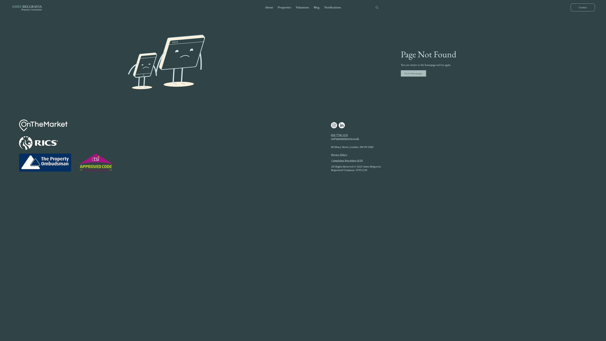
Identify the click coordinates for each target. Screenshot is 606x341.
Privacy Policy (339, 154)
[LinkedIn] (342, 125)
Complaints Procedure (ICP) (347, 160)
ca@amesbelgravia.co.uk (345, 138)
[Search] (377, 7)
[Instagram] (334, 125)
